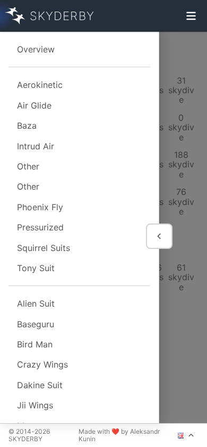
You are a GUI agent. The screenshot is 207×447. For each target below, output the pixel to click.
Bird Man (35, 344)
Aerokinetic (40, 84)
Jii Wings (35, 405)
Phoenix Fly (40, 207)
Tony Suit (36, 268)
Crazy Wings (42, 364)
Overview (36, 49)
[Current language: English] (186, 435)
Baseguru (35, 324)
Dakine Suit (40, 385)
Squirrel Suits (43, 248)
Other (28, 166)
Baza (27, 125)
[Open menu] (191, 16)
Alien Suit (36, 303)
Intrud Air (35, 146)
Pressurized (40, 227)
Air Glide (34, 105)
